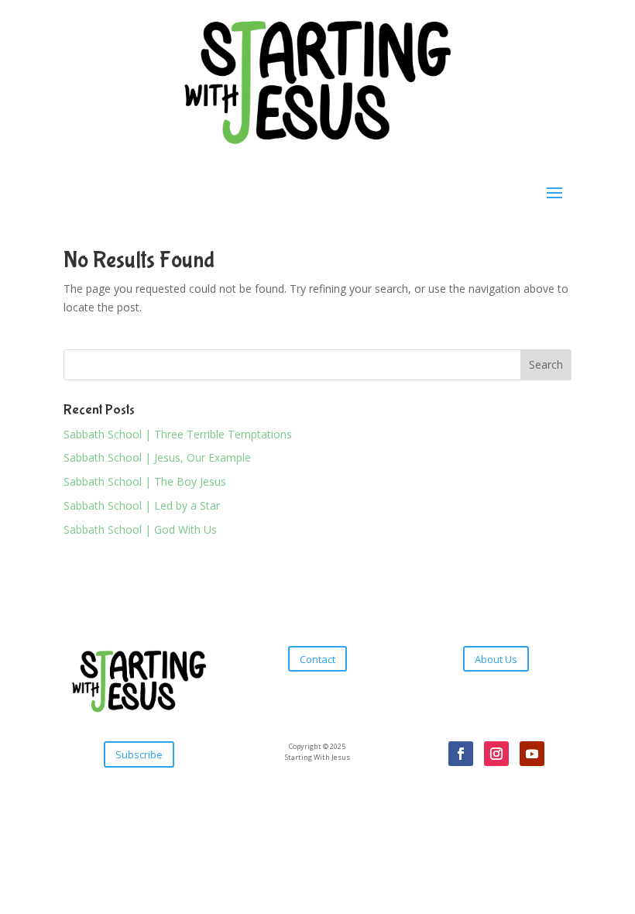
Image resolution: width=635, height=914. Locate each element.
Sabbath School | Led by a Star (142, 505)
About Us (496, 659)
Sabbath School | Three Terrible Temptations (178, 434)
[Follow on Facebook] (460, 753)
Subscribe (139, 754)
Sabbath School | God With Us (140, 529)
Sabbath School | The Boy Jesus (145, 481)
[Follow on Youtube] (532, 753)
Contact (317, 659)
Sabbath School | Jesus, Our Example (157, 457)
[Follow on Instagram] (496, 753)
